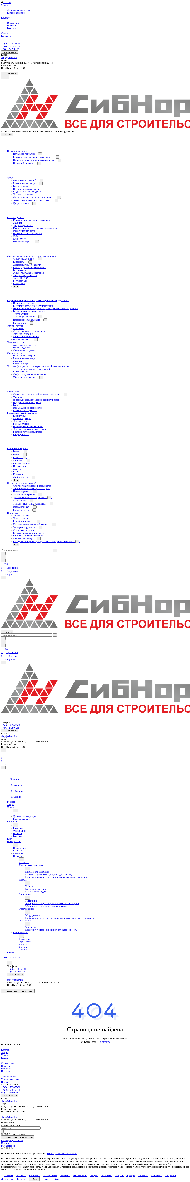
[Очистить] (55, 550)
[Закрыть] (3, 767)
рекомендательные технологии (61, 1153)
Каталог (5, 1050)
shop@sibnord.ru (9, 57)
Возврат (5, 1082)
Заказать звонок (9, 52)
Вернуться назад (88, 1042)
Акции (4, 1052)
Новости (5, 1066)
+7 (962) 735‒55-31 (10, 43)
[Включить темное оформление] (5, 77)
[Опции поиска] (3, 553)
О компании (7, 1063)
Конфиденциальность (12, 1140)
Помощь (5, 1071)
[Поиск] (3, 750)
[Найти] (3, 557)
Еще (16, 286)
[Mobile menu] (3, 662)
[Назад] (15, 810)
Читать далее (50, 1164)
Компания (6, 1058)
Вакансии (6, 1068)
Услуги (4, 1055)
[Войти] (2, 754)
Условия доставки (10, 1079)
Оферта (5, 1143)
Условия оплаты (9, 1076)
